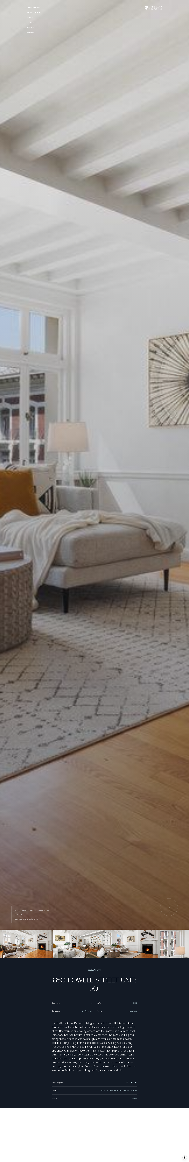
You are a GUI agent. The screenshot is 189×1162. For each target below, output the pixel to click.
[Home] (153, 8)
